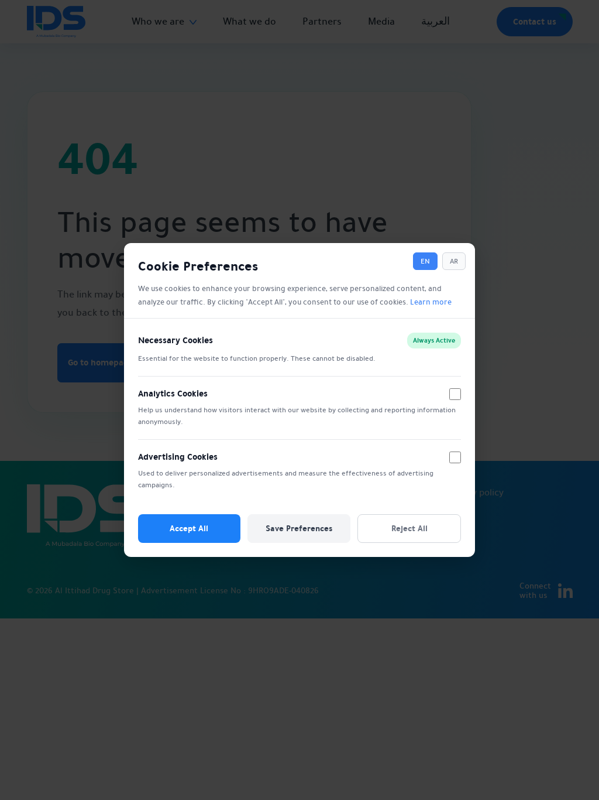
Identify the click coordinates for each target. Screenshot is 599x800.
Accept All (189, 528)
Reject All (409, 528)
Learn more (431, 301)
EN (425, 261)
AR (454, 261)
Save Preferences (299, 528)
